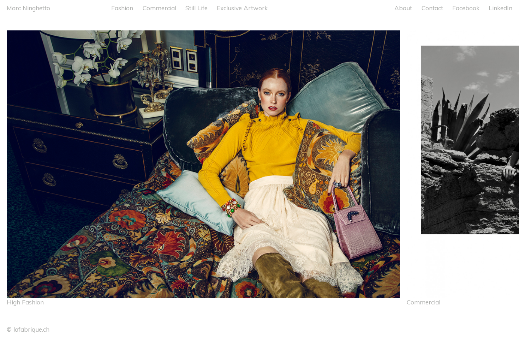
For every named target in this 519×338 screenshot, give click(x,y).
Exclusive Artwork (242, 8)
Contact (432, 8)
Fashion (122, 8)
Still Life (196, 8)
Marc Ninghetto (28, 8)
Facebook (465, 8)
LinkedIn (500, 8)
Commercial (159, 8)
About (403, 8)
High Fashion (25, 302)
